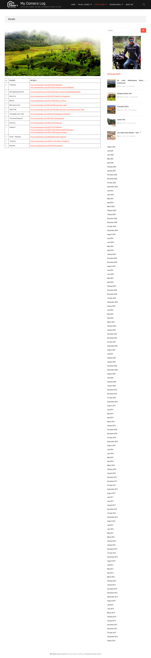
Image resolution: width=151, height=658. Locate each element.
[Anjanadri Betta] (111, 107)
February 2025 (111, 210)
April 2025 (110, 203)
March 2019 (111, 422)
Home (73, 4)
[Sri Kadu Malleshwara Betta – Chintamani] (111, 80)
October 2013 (111, 633)
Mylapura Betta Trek (124, 93)
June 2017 (110, 501)
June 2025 (110, 195)
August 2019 (111, 406)
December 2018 (112, 430)
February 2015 (111, 581)
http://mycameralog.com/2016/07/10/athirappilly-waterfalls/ (50, 114)
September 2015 (112, 557)
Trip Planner (100, 4)
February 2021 (111, 358)
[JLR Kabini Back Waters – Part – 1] (111, 133)
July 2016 (110, 525)
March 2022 (111, 322)
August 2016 (111, 521)
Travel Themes (84, 4)
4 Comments (133, 110)
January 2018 (111, 473)
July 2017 (110, 497)
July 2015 (110, 565)
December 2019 (112, 390)
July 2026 (110, 151)
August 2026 (111, 147)
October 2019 (111, 398)
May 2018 (110, 457)
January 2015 (111, 585)
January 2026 (111, 171)
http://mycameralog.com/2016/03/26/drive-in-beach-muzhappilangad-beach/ (56, 92)
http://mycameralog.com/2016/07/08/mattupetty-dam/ (49, 105)
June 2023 (110, 274)
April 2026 (110, 163)
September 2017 (112, 489)
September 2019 (112, 402)
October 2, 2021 (122, 123)
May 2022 (110, 314)
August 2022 (111, 306)
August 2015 (111, 561)
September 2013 (112, 637)
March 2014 (111, 613)
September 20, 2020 (123, 97)
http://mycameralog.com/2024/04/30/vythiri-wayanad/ (48, 137)
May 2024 (110, 246)
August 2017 (111, 493)
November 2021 (112, 338)
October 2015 (111, 553)
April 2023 (110, 282)
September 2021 (112, 346)
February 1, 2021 (122, 110)
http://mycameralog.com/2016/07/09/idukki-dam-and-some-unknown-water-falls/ (57, 110)
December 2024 (112, 218)
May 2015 (110, 569)
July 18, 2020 (121, 86)
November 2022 (112, 294)
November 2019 (112, 394)
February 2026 (111, 167)
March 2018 (111, 465)
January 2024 (111, 254)
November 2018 (112, 434)
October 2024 (111, 226)
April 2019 (110, 418)
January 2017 (111, 505)
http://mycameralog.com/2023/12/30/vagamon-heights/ (49, 132)
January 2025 (111, 214)
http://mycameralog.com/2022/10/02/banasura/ (46, 123)
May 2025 (110, 199)
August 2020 (111, 374)
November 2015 (112, 549)
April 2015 (110, 573)
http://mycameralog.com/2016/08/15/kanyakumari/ (47, 118)
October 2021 (111, 342)
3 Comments (131, 136)
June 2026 (110, 155)
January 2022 (111, 330)
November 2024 (112, 222)
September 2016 (112, 517)
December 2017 (112, 477)
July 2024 (110, 238)
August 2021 (111, 350)
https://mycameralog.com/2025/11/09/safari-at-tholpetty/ (50, 141)
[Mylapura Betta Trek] (111, 94)
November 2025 (112, 179)
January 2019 (111, 426)
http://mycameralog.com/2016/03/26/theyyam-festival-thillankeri (52, 87)
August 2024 (111, 234)
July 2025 (110, 191)
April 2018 (110, 461)
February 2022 (111, 326)
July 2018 (110, 450)
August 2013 (111, 641)
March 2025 (111, 206)
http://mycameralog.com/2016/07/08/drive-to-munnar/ (49, 101)
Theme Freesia (72, 654)
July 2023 (110, 270)
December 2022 (112, 290)
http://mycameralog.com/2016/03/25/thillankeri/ (46, 85)
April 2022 (110, 318)
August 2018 (111, 446)
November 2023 (112, 262)
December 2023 (112, 258)
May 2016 (110, 533)
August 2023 (111, 266)
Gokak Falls (121, 120)
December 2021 (112, 334)
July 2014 (110, 605)
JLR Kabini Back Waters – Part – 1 (129, 133)
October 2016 (111, 513)
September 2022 (112, 302)
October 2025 (111, 183)
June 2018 (110, 453)
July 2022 (110, 310)
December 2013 (112, 625)
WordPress (81, 654)
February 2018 (111, 469)
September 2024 (112, 230)
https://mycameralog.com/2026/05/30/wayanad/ (47, 146)
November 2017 (112, 481)
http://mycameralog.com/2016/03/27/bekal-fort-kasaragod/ (50, 96)
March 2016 (111, 537)
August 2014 (111, 601)
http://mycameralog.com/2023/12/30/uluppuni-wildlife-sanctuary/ (52, 130)
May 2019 (110, 414)
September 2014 (112, 597)
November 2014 (112, 593)
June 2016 (110, 529)
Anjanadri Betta (123, 106)
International (115, 4)
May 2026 (110, 159)
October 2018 (111, 438)
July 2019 (110, 410)
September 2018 (112, 442)
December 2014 (112, 589)
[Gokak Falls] (111, 120)
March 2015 (111, 577)
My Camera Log (32, 3)
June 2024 (110, 242)
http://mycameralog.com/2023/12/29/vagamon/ (46, 127)
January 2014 (111, 621)
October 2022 (111, 298)
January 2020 (111, 386)
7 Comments (131, 86)
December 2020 (112, 366)
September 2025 (112, 187)
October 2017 (111, 485)
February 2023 (111, 286)
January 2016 (111, 545)
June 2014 (110, 609)
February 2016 (111, 541)
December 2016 (112, 509)
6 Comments (134, 97)
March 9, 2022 (122, 136)
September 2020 (112, 370)
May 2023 (110, 278)
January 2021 (111, 362)
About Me (129, 4)
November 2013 (112, 629)
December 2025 (112, 175)
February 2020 (111, 382)
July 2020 (110, 378)
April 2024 (110, 250)
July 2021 (110, 354)
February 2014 (111, 617)
